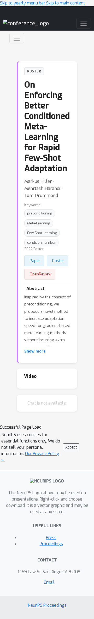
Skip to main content (65, 3)
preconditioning (39, 213)
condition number (41, 242)
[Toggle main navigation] (83, 23)
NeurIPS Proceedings (47, 605)
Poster (58, 260)
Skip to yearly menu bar (22, 3)
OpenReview (40, 274)
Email (49, 582)
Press (51, 537)
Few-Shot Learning (42, 233)
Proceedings (51, 544)
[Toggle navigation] (16, 38)
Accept (71, 447)
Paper (35, 260)
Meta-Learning (38, 223)
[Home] (26, 23)
